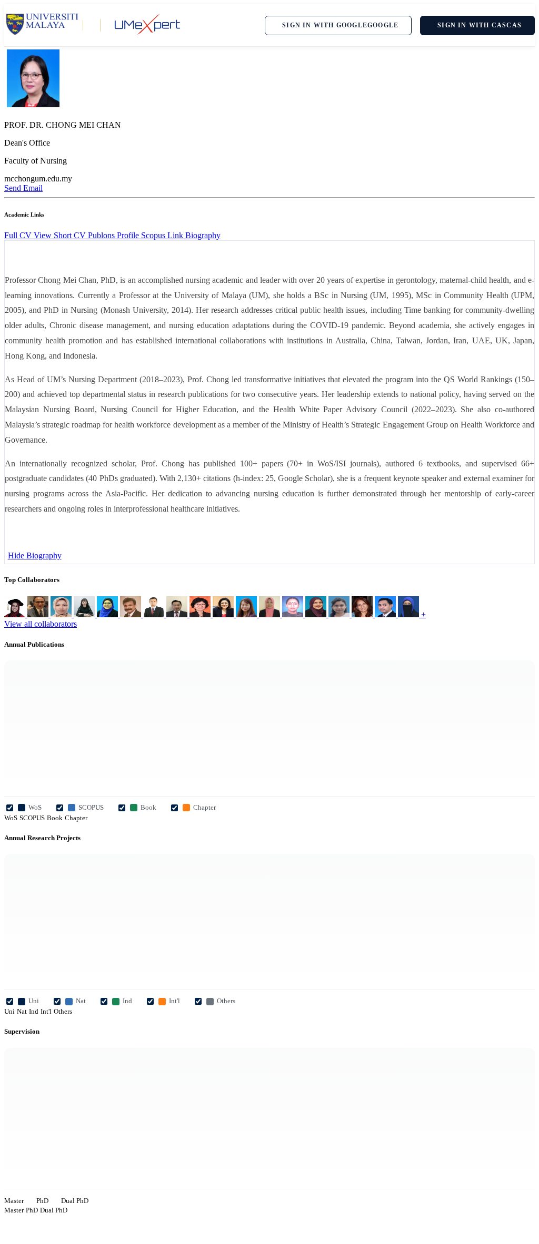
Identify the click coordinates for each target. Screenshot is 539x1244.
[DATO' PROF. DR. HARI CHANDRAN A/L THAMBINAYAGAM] (131, 614)
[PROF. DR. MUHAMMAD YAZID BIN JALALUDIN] (386, 614)
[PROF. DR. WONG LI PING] (247, 614)
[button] (203, 235)
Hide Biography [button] (35, 555)
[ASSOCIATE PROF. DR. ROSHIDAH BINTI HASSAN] (316, 614)
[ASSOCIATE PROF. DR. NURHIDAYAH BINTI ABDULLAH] (15, 614)
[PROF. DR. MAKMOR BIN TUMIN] (154, 614)
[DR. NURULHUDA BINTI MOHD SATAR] (409, 614)
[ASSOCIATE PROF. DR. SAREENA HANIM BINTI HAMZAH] (270, 614)
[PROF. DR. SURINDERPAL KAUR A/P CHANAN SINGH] (363, 614)
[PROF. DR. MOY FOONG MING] (85, 614)
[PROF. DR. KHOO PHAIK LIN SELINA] (201, 614)
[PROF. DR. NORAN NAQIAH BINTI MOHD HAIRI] (108, 614)
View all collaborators (40, 623)
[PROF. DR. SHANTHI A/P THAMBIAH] (293, 614)
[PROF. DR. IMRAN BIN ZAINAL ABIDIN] (39, 614)
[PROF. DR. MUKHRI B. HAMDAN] (177, 614)
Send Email (23, 187)
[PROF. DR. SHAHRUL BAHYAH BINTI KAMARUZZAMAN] (340, 614)
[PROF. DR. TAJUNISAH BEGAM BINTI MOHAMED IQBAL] (62, 614)
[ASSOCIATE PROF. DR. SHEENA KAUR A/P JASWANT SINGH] (224, 614)
